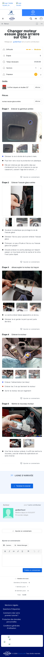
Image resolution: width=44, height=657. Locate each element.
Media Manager (22, 545)
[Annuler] (34, 551)
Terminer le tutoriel (23, 486)
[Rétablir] (39, 551)
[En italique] (9, 551)
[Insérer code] (14, 551)
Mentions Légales (11, 605)
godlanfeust (17, 42)
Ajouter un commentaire (31, 177)
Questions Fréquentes (11, 609)
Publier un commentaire (32, 570)
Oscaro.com (22, 653)
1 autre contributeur (34, 505)
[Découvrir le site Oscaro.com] (7, 653)
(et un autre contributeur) (30, 42)
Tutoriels (11, 14)
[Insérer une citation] (28, 551)
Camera (8, 545)
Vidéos (33, 14)
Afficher (37, 87)
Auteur (6, 505)
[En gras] (5, 551)
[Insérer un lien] (18, 551)
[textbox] (22, 560)
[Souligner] (22, 551)
